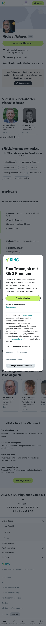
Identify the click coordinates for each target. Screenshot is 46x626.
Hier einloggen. (11, 307)
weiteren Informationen (20, 339)
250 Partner (27, 316)
